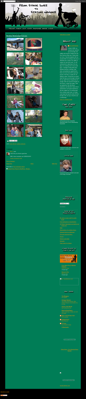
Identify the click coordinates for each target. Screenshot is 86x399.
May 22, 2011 (65, 273)
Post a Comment (10, 161)
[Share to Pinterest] (16, 141)
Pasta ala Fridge (65, 268)
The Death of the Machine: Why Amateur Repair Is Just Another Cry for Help (70, 303)
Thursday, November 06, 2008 (16, 158)
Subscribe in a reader (65, 34)
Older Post (54, 163)
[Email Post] (7, 141)
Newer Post (9, 163)
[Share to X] (13, 141)
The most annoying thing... (66, 234)
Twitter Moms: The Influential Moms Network (69, 350)
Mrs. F (11, 151)
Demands (62, 241)
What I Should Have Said (68, 315)
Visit (65, 385)
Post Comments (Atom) (19, 166)
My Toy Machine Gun (66, 308)
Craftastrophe (65, 327)
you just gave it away (66, 324)
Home (32, 163)
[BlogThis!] (12, 141)
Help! (61, 228)
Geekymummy (65, 319)
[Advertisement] (68, 361)
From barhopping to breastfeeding (68, 222)
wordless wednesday (21, 143)
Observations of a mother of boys (68, 230)
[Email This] (10, 141)
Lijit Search (62, 206)
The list (61, 236)
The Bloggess (65, 296)
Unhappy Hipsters (66, 300)
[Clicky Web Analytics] (4, 395)
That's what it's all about (66, 243)
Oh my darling (65, 317)
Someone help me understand (67, 232)
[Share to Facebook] (15, 141)
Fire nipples (64, 297)
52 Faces (64, 323)
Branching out (65, 321)
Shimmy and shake (64, 239)
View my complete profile (66, 99)
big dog (11, 143)
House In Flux (65, 272)
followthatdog (74, 45)
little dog (14, 143)
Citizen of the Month (67, 306)
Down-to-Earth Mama (67, 310)
